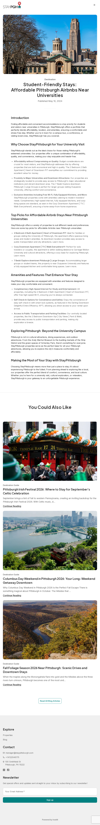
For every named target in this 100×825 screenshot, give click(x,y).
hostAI (55, 820)
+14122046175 (12, 757)
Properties (8, 735)
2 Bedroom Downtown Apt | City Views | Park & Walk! (57, 316)
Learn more (58, 242)
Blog (5, 739)
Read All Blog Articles (50, 701)
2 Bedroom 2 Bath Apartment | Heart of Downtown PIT (62, 292)
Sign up (50, 800)
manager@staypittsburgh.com (19, 753)
